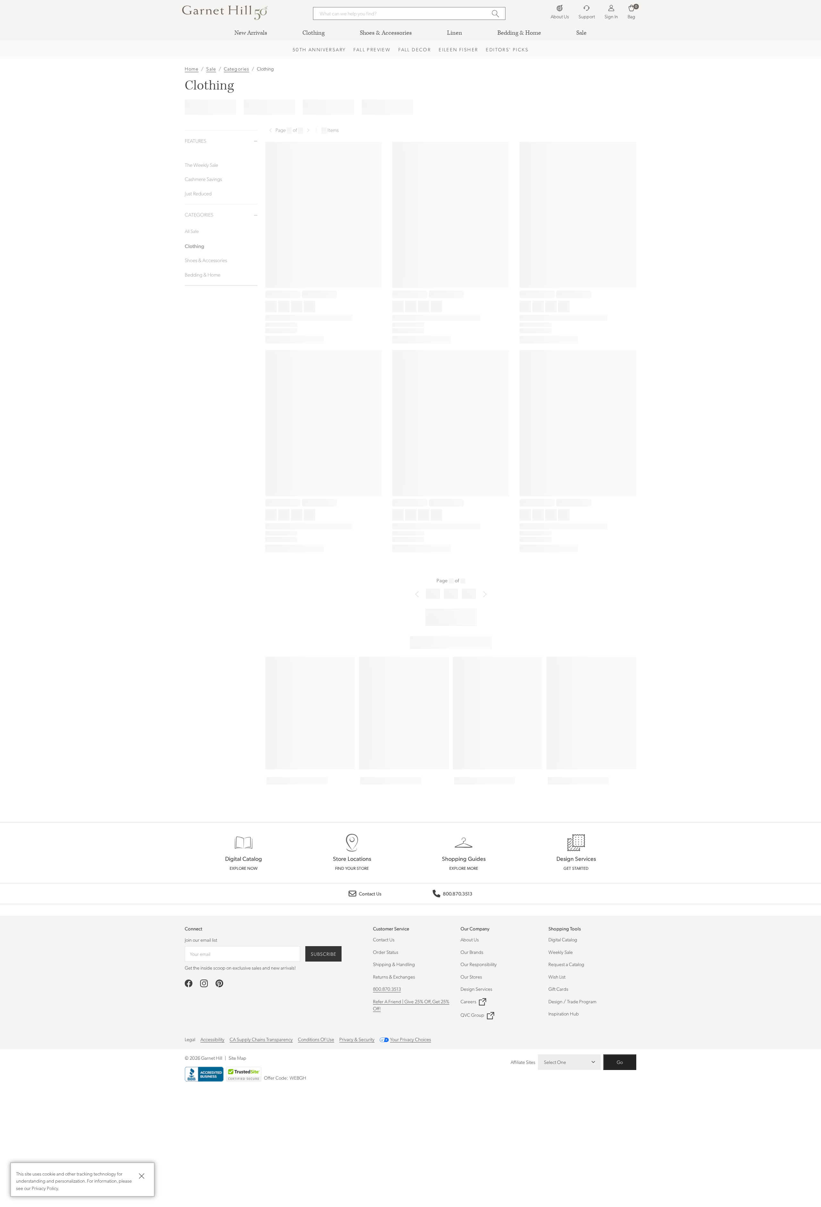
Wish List (556, 976)
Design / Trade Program (572, 1001)
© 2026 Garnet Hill (203, 1058)
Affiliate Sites (523, 1062)
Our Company (475, 928)
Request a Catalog (566, 964)
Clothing (265, 68)
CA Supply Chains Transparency (261, 1039)
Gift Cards (558, 989)
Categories (236, 68)
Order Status (385, 952)
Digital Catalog (562, 939)
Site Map (237, 1058)
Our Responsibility (479, 964)
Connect (193, 928)
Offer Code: (276, 1077)
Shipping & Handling (394, 964)
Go (620, 1062)
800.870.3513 (387, 989)
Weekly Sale (560, 952)
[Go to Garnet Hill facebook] (188, 983)
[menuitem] (250, 33)
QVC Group (472, 1015)
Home (192, 68)
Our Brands (472, 952)
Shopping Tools (564, 928)
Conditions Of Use (316, 1039)
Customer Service (391, 928)
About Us (470, 939)
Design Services (476, 989)
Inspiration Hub (563, 1013)
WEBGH (298, 1077)
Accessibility (212, 1039)
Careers (468, 1001)
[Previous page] (270, 130)
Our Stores (471, 976)
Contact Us (383, 939)
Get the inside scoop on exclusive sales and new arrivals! (240, 967)
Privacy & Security (357, 1039)
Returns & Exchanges (394, 976)
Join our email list (201, 940)
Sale (211, 68)
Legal (190, 1039)
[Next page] (308, 130)
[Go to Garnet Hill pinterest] (219, 983)
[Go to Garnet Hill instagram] (204, 983)
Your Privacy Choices (410, 1039)
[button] (225, 12)
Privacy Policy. (45, 1188)
